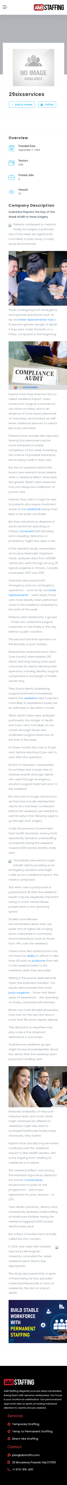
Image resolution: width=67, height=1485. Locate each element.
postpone (38, 961)
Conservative (33, 1180)
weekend (30, 698)
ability (31, 956)
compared (26, 531)
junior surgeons (19, 992)
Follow (49, 104)
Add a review (23, 104)
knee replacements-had (36, 320)
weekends (34, 509)
